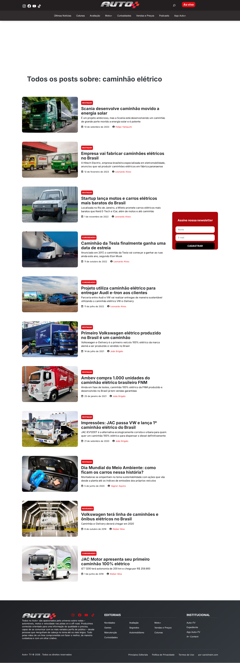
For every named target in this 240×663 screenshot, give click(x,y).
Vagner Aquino (118, 486)
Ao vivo (189, 4)
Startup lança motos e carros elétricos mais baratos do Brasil (119, 200)
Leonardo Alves (123, 171)
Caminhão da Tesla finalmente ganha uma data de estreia (123, 245)
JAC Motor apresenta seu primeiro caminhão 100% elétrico (115, 561)
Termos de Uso (186, 654)
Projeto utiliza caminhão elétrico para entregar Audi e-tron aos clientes (118, 290)
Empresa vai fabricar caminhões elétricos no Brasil (122, 155)
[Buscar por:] (174, 5)
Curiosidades (89, 237)
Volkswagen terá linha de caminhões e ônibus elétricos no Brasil (119, 516)
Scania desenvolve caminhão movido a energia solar (120, 111)
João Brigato (116, 351)
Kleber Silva (119, 529)
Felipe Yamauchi (124, 127)
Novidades (87, 508)
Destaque (87, 103)
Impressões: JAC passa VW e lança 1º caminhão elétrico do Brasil (119, 425)
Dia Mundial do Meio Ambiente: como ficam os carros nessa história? (118, 470)
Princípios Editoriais (138, 654)
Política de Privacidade (163, 654)
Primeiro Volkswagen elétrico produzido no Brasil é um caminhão (121, 335)
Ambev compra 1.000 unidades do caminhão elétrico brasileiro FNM (115, 380)
